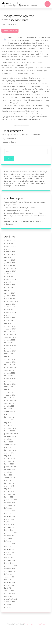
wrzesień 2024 (10, 304)
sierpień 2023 (9, 340)
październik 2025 (10, 268)
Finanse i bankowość (10, 30)
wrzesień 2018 (9, 502)
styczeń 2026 (9, 260)
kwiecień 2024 (10, 318)
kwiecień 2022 (9, 384)
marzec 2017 (9, 552)
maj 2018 (7, 514)
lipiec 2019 (8, 475)
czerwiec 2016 (9, 577)
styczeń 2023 (9, 359)
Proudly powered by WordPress (34, 624)
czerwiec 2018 (9, 511)
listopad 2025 (9, 265)
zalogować (13, 134)
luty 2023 (7, 356)
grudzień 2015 (9, 593)
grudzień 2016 (9, 560)
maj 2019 (7, 480)
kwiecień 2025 (9, 285)
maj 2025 (7, 282)
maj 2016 (7, 580)
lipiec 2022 (8, 376)
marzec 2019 (9, 486)
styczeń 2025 (9, 293)
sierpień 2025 (9, 274)
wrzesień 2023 (10, 337)
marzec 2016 (9, 585)
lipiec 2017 (8, 541)
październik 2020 (11, 434)
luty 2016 (7, 588)
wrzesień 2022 (9, 370)
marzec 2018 (9, 519)
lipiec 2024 (8, 309)
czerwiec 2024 (10, 312)
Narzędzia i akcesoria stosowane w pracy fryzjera (23, 213)
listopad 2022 (9, 365)
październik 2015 (10, 599)
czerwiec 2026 (10, 246)
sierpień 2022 (9, 373)
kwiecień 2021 (9, 417)
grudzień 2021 (9, 395)
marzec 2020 (9, 453)
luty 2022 (7, 389)
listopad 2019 (9, 464)
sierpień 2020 (9, 439)
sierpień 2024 (9, 307)
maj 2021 (7, 414)
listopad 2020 (9, 431)
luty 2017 (7, 555)
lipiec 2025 (8, 276)
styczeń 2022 (9, 392)
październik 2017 (10, 533)
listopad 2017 (9, 530)
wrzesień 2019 (9, 469)
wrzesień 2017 (9, 536)
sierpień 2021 (9, 406)
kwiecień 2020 (10, 450)
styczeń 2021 (9, 425)
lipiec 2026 (8, 243)
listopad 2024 (9, 298)
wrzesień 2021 (9, 403)
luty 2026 (7, 257)
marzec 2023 (9, 354)
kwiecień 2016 (9, 582)
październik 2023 (11, 334)
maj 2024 (7, 315)
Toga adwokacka (9, 139)
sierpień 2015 (9, 604)
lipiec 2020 (8, 442)
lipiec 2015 (8, 607)
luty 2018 (7, 522)
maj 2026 (7, 249)
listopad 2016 (9, 563)
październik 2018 (10, 500)
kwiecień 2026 (10, 252)
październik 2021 (10, 400)
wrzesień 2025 (9, 271)
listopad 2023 (9, 332)
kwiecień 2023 (10, 351)
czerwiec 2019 (9, 478)
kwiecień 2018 (9, 516)
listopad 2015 (9, 596)
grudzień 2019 (9, 461)
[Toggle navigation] (48, 4)
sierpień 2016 (9, 571)
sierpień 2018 (9, 505)
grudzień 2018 (9, 494)
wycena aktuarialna (21, 125)
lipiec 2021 (8, 409)
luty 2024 (7, 323)
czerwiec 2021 (9, 412)
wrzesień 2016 (9, 569)
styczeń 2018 (9, 525)
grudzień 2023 (10, 329)
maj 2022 (7, 381)
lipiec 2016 (8, 574)
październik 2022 (10, 367)
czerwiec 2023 (10, 345)
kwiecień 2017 (9, 549)
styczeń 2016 (9, 591)
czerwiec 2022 (10, 378)
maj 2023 (7, 348)
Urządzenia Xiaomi (8, 142)
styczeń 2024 (9, 326)
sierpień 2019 (9, 472)
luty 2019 (7, 489)
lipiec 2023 (8, 343)
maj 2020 (7, 447)
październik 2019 (10, 467)
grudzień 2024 (10, 296)
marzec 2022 (9, 387)
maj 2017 (7, 547)
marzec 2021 (9, 420)
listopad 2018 (9, 497)
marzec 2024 (9, 320)
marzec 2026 (9, 254)
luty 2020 (7, 456)
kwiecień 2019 (9, 483)
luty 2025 (7, 290)
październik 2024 (11, 301)
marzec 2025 (9, 287)
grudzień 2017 (9, 527)
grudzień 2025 (9, 263)
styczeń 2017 (9, 558)
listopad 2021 (9, 398)
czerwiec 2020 (10, 445)
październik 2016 (10, 566)
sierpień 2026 (9, 241)
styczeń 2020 (9, 458)
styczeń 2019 (9, 491)
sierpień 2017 (9, 538)
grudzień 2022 (9, 362)
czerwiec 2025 (10, 279)
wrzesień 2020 (10, 436)
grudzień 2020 (10, 428)
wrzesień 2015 (9, 602)
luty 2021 (7, 423)
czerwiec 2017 (9, 544)
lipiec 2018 (8, 508)
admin (4, 25)
